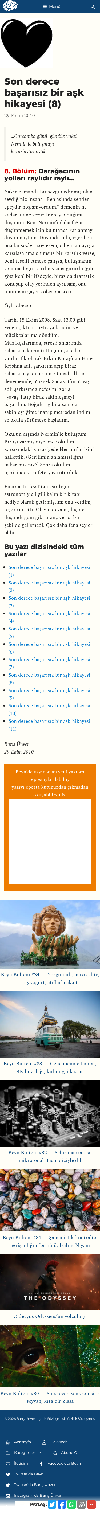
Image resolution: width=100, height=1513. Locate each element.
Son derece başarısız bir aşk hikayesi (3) (49, 602)
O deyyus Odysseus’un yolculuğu (50, 1316)
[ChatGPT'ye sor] (81, 1504)
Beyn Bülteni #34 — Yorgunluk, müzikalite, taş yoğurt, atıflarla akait (50, 978)
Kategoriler (24, 1452)
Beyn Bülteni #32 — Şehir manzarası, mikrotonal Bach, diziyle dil (50, 1156)
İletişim (20, 1463)
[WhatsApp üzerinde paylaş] (71, 1504)
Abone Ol (69, 1452)
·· (91, 1504)
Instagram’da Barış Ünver (37, 1495)
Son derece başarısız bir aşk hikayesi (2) (49, 587)
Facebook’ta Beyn (63, 1463)
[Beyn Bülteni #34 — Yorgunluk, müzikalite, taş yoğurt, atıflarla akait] (50, 936)
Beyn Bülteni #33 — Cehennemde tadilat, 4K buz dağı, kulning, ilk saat (50, 1067)
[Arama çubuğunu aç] (92, 6)
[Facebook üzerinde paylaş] (62, 1504)
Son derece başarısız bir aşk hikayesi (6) (49, 648)
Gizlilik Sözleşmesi (81, 1419)
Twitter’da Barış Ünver (34, 1484)
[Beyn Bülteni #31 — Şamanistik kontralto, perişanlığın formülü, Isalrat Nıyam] (50, 1201)
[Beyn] (10, 6)
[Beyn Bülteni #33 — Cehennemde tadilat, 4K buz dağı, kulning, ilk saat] (50, 1025)
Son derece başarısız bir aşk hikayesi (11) (49, 725)
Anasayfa (22, 1442)
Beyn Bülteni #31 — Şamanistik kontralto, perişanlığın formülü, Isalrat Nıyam (50, 1241)
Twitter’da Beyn (28, 1474)
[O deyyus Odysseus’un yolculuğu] (50, 1283)
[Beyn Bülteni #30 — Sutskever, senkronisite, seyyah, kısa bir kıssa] (50, 1357)
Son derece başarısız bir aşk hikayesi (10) (49, 709)
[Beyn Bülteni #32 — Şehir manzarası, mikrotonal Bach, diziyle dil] (50, 1114)
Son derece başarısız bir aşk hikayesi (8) (49, 679)
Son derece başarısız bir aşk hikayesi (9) (49, 694)
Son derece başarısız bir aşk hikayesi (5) (49, 633)
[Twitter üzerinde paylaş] (52, 1504)
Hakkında (58, 1442)
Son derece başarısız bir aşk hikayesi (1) (49, 571)
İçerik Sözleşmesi (51, 1419)
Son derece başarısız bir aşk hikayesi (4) (49, 617)
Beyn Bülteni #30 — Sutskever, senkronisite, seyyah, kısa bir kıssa (50, 1397)
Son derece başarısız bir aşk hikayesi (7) (49, 663)
